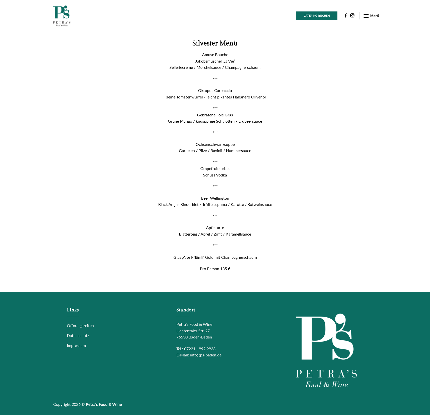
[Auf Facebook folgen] (346, 15)
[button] (371, 16)
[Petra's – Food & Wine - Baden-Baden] (76, 16)
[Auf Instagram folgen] (352, 15)
